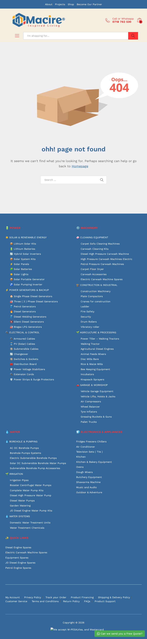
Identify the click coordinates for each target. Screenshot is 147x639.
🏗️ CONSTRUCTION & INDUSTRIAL (96, 285)
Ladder (85, 306)
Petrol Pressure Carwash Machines (102, 264)
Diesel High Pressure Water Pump (30, 495)
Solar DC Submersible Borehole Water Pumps (38, 463)
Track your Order (56, 597)
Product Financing (82, 597)
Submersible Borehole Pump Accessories (35, 468)
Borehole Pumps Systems (25, 453)
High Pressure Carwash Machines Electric (106, 259)
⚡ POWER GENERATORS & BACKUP (27, 290)
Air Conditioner (85, 446)
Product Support (105, 601)
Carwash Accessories (93, 274)
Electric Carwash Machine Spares (101, 279)
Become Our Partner (89, 4)
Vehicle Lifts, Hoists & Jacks (98, 396)
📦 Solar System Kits (22, 259)
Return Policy (71, 601)
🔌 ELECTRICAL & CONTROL (22, 332)
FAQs (87, 601)
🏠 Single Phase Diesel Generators (31, 296)
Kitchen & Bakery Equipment (94, 461)
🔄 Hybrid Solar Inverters (25, 253)
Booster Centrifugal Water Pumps (30, 485)
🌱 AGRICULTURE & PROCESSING (96, 332)
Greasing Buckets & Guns (96, 416)
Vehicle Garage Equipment (97, 391)
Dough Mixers (84, 472)
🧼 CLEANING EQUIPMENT (92, 237)
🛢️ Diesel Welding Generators (28, 316)
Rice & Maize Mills (92, 364)
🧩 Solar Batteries (21, 269)
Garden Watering (20, 505)
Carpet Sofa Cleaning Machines (100, 243)
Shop (71, 4)
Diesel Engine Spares (18, 547)
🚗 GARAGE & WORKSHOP (92, 385)
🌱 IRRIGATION (14, 473)
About (48, 4)
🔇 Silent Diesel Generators (27, 321)
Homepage (80, 166)
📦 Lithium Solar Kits (23, 243)
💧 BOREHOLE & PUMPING (21, 441)
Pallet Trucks (89, 421)
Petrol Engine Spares (18, 567)
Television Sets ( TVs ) (89, 451)
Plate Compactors (92, 296)
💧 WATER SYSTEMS (17, 516)
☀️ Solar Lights (19, 274)
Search (133, 36)
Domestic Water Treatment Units (30, 522)
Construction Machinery (95, 291)
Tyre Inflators (89, 411)
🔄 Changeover (19, 354)
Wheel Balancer (90, 406)
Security (86, 316)
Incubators (87, 374)
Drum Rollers (89, 321)
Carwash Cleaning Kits (94, 248)
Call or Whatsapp (123, 18)
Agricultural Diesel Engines (97, 348)
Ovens (80, 466)
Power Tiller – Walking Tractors (100, 338)
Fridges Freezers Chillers (91, 441)
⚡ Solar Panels (19, 264)
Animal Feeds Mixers (93, 354)
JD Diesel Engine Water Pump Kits (31, 510)
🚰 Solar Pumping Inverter (26, 284)
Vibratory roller (90, 326)
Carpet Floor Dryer (92, 269)
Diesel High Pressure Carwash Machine (105, 253)
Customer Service (16, 601)
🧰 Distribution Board (23, 364)
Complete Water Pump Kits (26, 490)
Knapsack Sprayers (92, 379)
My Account (12, 597)
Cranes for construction (95, 301)
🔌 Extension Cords (22, 374)
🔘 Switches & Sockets (24, 359)
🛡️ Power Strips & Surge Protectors (32, 379)
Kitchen (81, 456)
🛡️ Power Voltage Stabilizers (27, 369)
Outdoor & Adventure (89, 492)
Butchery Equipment (89, 477)
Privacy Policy (32, 597)
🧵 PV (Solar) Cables (22, 343)
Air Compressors (91, 401)
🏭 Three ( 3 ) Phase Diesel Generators (34, 301)
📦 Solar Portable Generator (27, 279)
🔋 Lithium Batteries (22, 248)
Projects (60, 4)
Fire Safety (87, 311)
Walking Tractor (90, 343)
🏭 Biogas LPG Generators (26, 326)
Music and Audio (86, 487)
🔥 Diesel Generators (23, 311)
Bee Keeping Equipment (95, 369)
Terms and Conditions (45, 601)
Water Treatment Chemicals (27, 527)
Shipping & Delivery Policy (114, 597)
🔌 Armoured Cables (22, 338)
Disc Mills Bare (90, 359)
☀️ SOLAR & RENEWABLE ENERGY (26, 237)
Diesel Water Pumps (22, 500)
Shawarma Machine (88, 482)
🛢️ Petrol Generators (23, 306)
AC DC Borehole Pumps (24, 448)
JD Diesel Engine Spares (20, 562)
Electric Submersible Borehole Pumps (33, 458)
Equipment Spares (16, 557)
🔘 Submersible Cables (24, 348)
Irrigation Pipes (19, 480)
